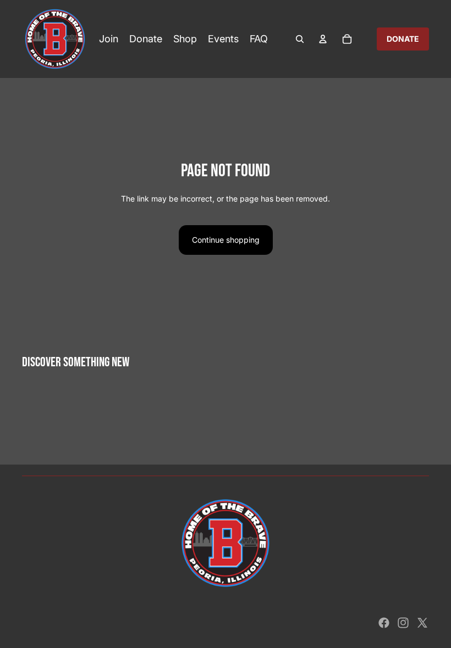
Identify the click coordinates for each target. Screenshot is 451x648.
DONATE (403, 38)
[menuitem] (108, 39)
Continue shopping (226, 239)
